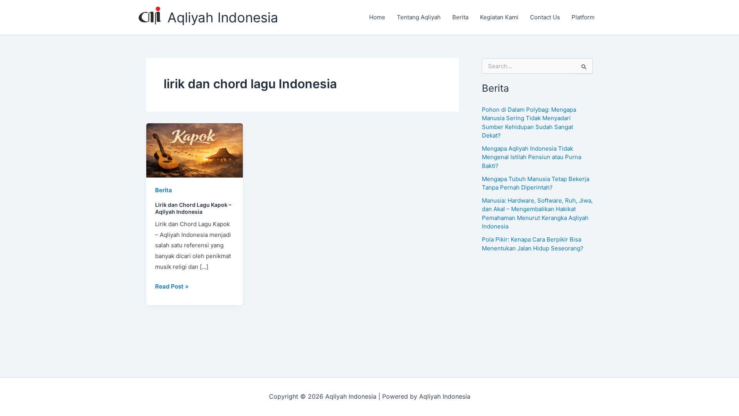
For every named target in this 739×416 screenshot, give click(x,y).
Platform (583, 17)
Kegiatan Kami (499, 17)
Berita (460, 17)
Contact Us (545, 17)
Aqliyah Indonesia (222, 17)
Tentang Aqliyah (419, 17)
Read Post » (172, 285)
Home (377, 17)
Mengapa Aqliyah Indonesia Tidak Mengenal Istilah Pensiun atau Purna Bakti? (531, 157)
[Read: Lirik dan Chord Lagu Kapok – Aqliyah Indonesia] (194, 149)
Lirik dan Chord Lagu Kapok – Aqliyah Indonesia (193, 208)
